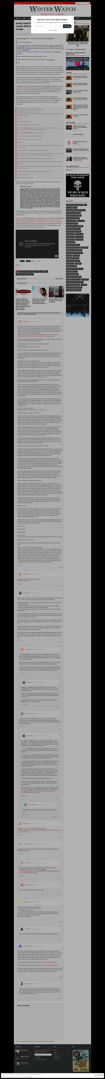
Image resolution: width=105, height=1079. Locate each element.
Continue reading (52, 30)
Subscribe (67, 26)
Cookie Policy (29, 1076)
